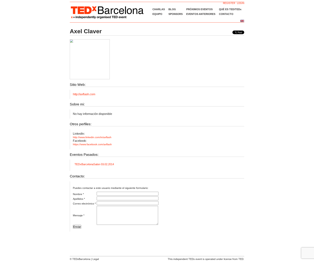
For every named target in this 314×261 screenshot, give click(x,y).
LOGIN (240, 3)
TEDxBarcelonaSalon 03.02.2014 (94, 164)
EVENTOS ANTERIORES (200, 14)
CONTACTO (226, 14)
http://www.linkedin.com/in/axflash (92, 137)
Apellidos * (79, 198)
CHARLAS (158, 9)
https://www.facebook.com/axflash (92, 144)
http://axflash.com (84, 94)
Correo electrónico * (84, 203)
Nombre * (78, 194)
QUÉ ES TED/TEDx (230, 9)
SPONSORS (175, 14)
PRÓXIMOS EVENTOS (199, 9)
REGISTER (229, 3)
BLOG (172, 9)
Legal (95, 259)
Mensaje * (78, 215)
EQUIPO (157, 14)
